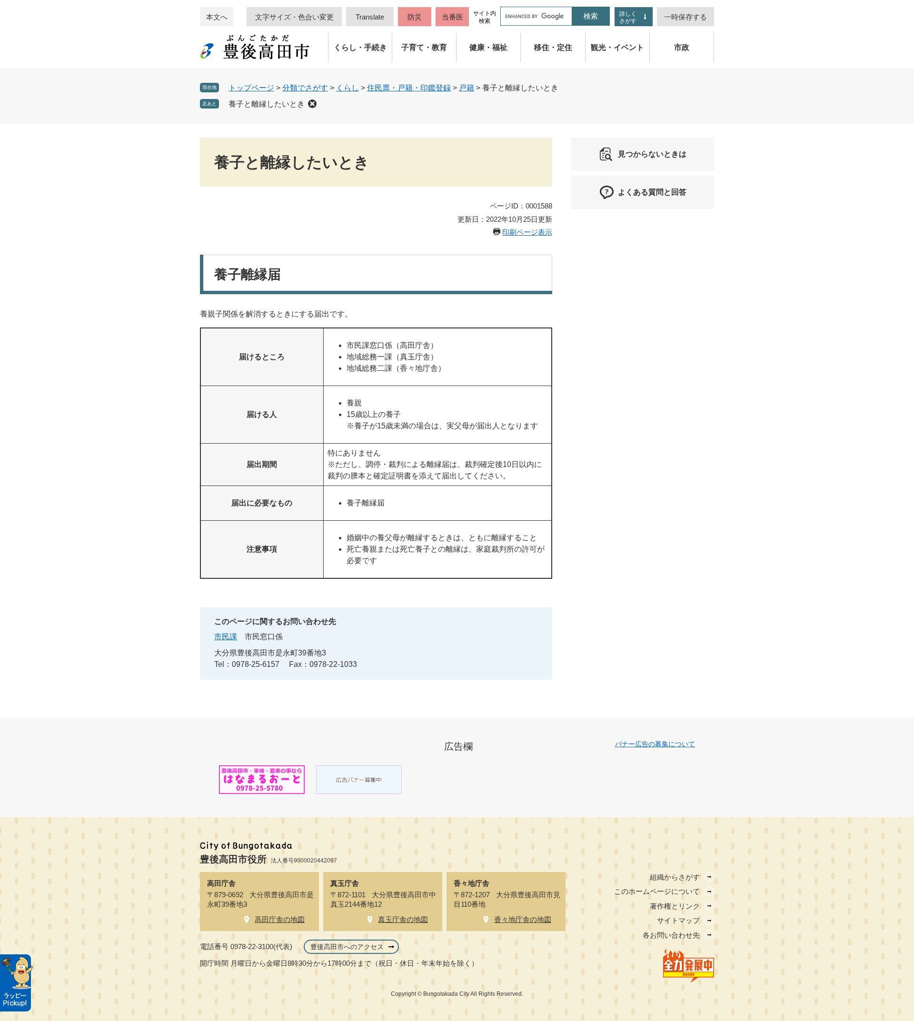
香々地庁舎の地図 (522, 919)
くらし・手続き (360, 47)
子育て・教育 (424, 47)
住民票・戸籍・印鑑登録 (409, 88)
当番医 (452, 17)
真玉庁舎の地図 (403, 919)
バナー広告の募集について (655, 744)
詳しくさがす (627, 17)
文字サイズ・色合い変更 (294, 17)
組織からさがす (675, 877)
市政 (681, 47)
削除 (312, 103)
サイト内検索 (484, 17)
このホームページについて (657, 891)
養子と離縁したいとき (266, 104)
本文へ (217, 17)
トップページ (251, 88)
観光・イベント (617, 47)
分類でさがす (305, 88)
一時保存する (685, 17)
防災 (414, 17)
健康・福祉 (488, 47)
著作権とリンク (675, 906)
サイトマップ (678, 920)
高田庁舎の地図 (280, 919)
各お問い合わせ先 (671, 935)
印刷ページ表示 (527, 232)
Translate (370, 17)
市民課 (225, 637)
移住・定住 (553, 47)
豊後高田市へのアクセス (347, 947)
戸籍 (466, 88)
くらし (347, 88)
